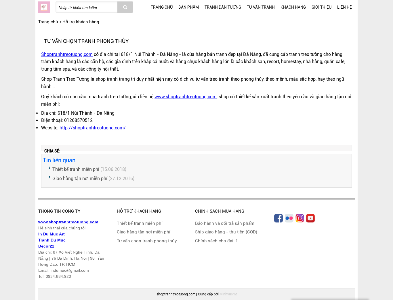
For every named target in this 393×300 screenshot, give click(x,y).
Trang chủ (162, 7)
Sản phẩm (188, 7)
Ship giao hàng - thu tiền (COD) (226, 232)
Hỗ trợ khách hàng (80, 21)
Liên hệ (344, 7)
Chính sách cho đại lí (216, 241)
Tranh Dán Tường (223, 7)
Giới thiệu (321, 7)
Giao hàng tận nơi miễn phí (79, 178)
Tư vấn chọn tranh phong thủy (147, 241)
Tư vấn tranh (261, 7)
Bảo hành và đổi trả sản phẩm (224, 223)
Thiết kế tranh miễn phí (75, 169)
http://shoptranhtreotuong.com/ (93, 128)
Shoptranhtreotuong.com (67, 54)
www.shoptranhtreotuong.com (185, 96)
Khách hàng (293, 7)
